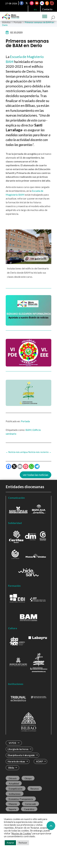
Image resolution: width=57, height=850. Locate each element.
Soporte (12, 809)
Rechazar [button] (23, 842)
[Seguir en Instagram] (32, 3)
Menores (13, 804)
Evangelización (16, 788)
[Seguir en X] (27, 3)
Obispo (28, 778)
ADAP (39, 761)
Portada (25, 421)
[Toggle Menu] (44, 16)
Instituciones (15, 794)
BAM (28, 429)
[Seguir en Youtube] (37, 3)
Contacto (47, 9)
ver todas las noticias (35, 474)
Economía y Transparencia (21, 799)
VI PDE (12, 742)
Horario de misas (16, 761)
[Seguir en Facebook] (22, 3)
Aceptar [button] (10, 842)
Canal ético (29, 809)
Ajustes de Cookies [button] (21, 833)
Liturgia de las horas (18, 749)
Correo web (30, 804)
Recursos (34, 788)
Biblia (11, 767)
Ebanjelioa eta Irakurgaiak (21, 755)
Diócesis (13, 778)
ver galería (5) (38, 258)
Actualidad (14, 783)
